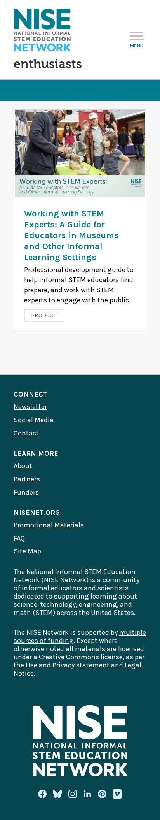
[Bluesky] (57, 794)
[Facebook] (42, 794)
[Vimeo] (117, 794)
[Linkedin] (87, 794)
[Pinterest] (102, 794)
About (23, 466)
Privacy (63, 665)
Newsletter (30, 406)
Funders (26, 492)
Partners (27, 479)
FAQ (19, 538)
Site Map (27, 551)
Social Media (34, 420)
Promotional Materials (49, 525)
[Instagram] (72, 794)
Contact (26, 433)
